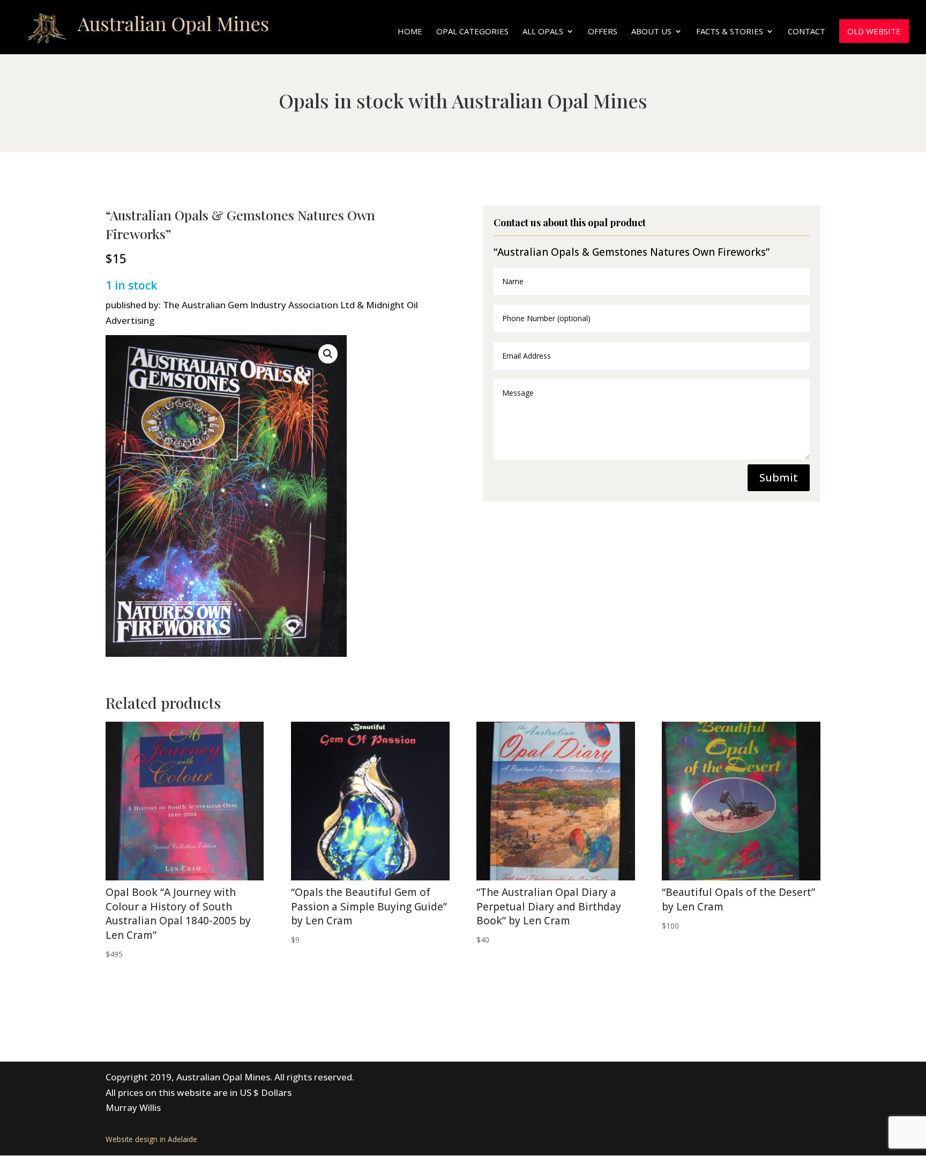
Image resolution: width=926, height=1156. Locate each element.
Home (410, 31)
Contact (806, 31)
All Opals (542, 31)
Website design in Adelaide (151, 1139)
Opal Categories (472, 31)
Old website (874, 31)
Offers (602, 31)
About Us (651, 31)
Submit (778, 477)
